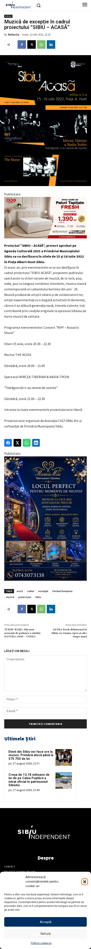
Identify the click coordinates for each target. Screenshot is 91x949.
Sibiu (38, 597)
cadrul (30, 591)
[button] (85, 882)
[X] (31, 44)
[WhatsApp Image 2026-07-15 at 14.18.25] (45, 518)
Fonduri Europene (62, 591)
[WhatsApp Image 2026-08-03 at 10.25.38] (45, 217)
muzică (10, 597)
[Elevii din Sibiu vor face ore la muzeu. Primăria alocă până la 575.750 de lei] (63, 757)
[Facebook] (22, 44)
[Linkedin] (51, 44)
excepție (43, 591)
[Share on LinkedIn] (36, 443)
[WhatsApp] (41, 44)
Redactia (13, 34)
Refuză (46, 934)
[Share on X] (17, 443)
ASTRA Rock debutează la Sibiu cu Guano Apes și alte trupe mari (69, 633)
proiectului (24, 597)
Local (8, 16)
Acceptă (45, 922)
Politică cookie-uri (41, 943)
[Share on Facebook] (8, 443)
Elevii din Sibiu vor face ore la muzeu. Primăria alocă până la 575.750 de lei (30, 755)
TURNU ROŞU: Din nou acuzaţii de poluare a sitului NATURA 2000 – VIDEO (22, 633)
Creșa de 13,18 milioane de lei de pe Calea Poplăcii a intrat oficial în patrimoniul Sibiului (29, 780)
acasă (20, 591)
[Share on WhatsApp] (26, 443)
